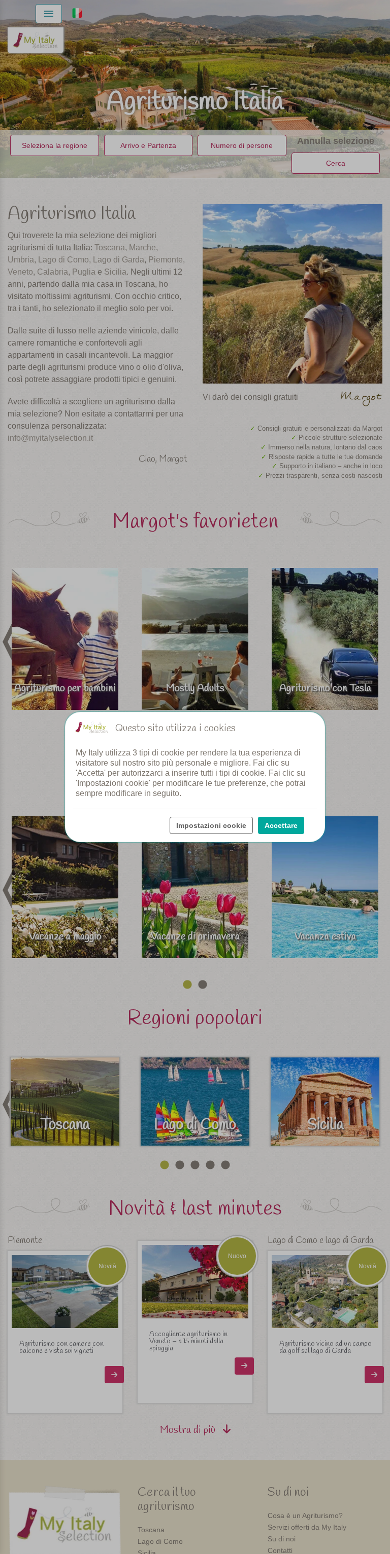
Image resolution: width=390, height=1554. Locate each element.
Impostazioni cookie (211, 825)
